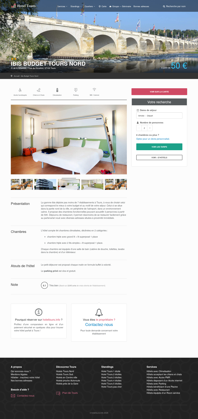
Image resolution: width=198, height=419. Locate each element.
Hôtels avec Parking (156, 383)
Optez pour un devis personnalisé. (153, 138)
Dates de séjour (148, 110)
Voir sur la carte (159, 91)
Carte (103, 6)
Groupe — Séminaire (121, 6)
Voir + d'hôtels (159, 157)
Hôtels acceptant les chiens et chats (164, 374)
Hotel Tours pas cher (111, 386)
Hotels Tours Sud (64, 374)
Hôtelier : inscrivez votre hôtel (25, 377)
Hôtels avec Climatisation (159, 371)
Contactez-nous (99, 324)
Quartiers (89, 6)
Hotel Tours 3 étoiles (111, 377)
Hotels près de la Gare (67, 383)
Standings (75, 6)
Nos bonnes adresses (21, 380)
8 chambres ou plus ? (147, 134)
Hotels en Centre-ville (66, 377)
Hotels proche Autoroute (68, 380)
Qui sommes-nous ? (21, 371)
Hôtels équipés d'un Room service (163, 392)
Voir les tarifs (159, 146)
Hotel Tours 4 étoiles (111, 380)
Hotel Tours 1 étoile (110, 371)
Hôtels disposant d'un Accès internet (164, 380)
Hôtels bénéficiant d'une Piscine (162, 386)
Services (61, 6)
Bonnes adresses (141, 6)
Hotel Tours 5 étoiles (111, 383)
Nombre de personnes (151, 122)
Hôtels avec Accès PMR (158, 377)
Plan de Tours (70, 392)
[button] (174, 6)
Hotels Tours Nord (65, 371)
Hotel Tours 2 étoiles (111, 374)
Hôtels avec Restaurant (158, 389)
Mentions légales (19, 374)
